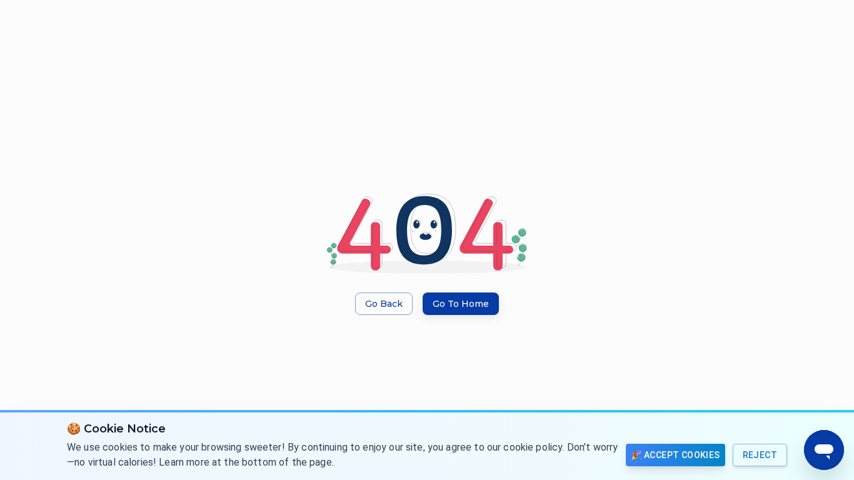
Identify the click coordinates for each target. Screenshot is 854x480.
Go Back (384, 303)
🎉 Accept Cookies (675, 455)
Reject (760, 455)
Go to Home (461, 303)
